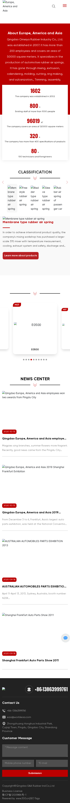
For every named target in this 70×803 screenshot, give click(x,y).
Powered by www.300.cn (15, 798)
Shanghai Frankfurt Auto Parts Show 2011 (30, 660)
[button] (23, 359)
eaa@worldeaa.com (18, 717)
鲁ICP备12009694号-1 (14, 795)
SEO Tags (35, 798)
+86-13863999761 (51, 689)
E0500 (35, 349)
